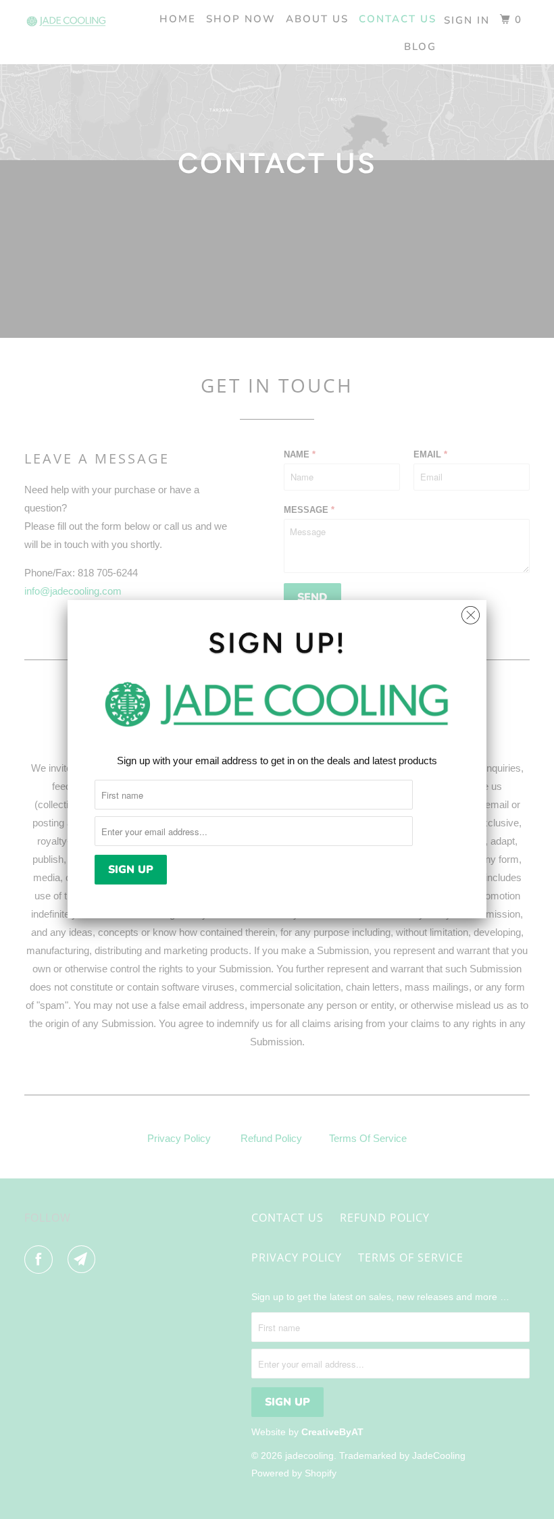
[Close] (470, 612)
